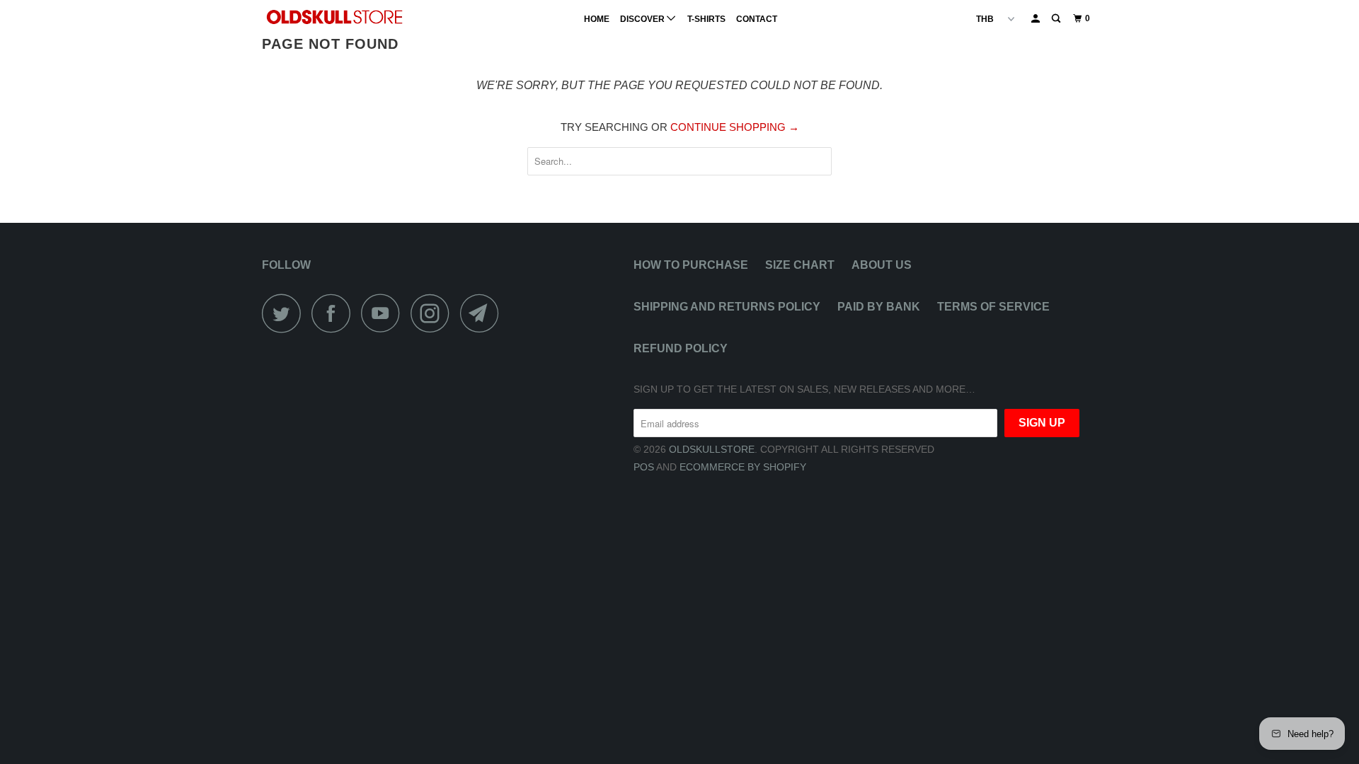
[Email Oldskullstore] (483, 313)
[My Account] (1036, 18)
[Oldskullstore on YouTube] (384, 313)
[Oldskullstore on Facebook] (334, 313)
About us (881, 265)
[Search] (1057, 18)
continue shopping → (734, 127)
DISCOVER (643, 19)
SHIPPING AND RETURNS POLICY (726, 307)
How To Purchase (690, 265)
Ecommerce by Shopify (743, 467)
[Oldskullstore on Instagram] (434, 313)
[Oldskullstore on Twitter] (285, 313)
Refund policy (680, 348)
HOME (596, 19)
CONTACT (756, 19)
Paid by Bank (878, 307)
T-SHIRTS (706, 19)
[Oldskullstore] (334, 17)
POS (643, 467)
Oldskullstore (712, 449)
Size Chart (800, 265)
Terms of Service (993, 307)
